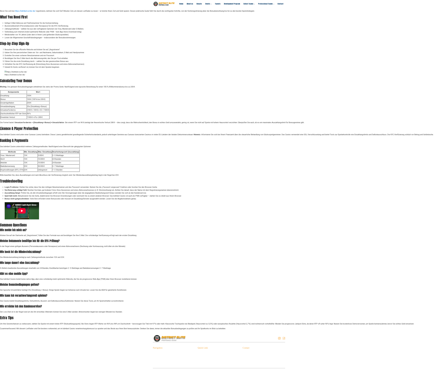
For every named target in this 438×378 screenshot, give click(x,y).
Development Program (232, 4)
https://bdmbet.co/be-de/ (25, 11)
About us (190, 4)
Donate (199, 4)
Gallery (200, 360)
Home (181, 4)
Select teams (158, 363)
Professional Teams (265, 4)
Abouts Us (157, 356)
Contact (280, 4)
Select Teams (248, 4)
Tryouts (217, 4)
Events (207, 4)
